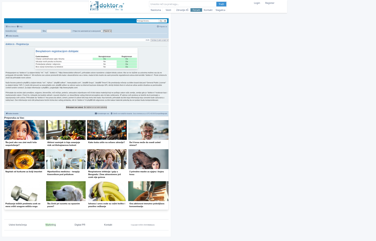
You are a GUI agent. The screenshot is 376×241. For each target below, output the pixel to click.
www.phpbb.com (48, 85)
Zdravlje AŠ (182, 10)
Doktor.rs (151, 225)
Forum (196, 10)
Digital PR (80, 225)
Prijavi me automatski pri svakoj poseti (87, 31)
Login (257, 3)
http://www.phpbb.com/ (69, 88)
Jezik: (148, 40)
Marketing (51, 225)
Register (270, 3)
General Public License (156, 83)
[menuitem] (19, 26)
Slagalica (220, 10)
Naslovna (156, 10)
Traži (221, 4)
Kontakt (208, 10)
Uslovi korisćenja (18, 225)
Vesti (168, 10)
